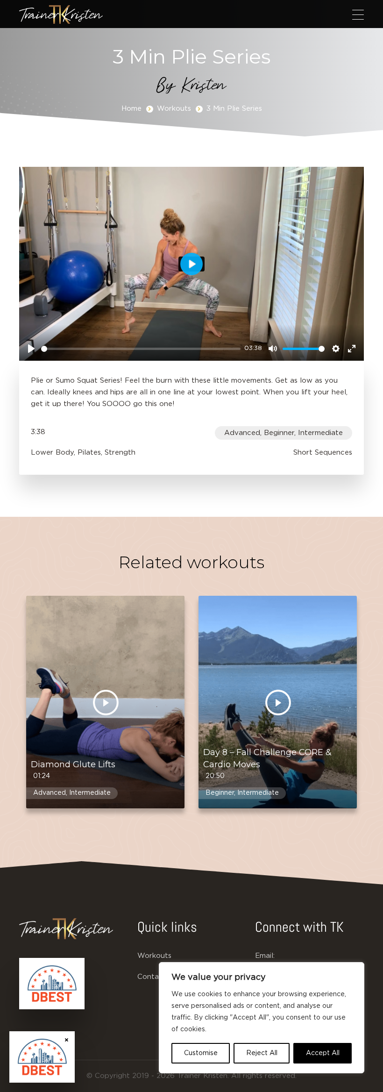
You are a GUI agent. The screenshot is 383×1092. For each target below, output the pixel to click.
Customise (201, 1053)
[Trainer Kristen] (61, 14)
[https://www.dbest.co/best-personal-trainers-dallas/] (52, 983)
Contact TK (157, 976)
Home (131, 108)
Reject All (261, 1053)
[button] (358, 14)
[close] (66, 1039)
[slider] (141, 348)
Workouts (174, 108)
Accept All (323, 1053)
